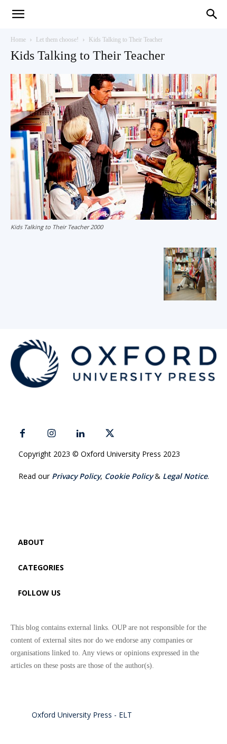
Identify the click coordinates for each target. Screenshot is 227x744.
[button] (212, 14)
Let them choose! (57, 39)
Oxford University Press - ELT (82, 715)
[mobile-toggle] (18, 14)
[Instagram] (51, 434)
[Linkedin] (80, 434)
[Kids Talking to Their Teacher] (113, 217)
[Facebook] (22, 434)
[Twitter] (109, 434)
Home (18, 39)
